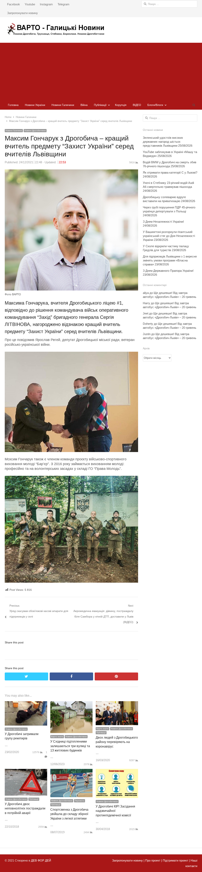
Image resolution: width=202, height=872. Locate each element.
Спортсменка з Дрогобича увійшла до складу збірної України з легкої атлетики (69, 814)
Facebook (13, 4)
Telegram (63, 4)
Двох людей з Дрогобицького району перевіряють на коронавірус (117, 742)
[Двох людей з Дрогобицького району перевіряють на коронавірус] (117, 704)
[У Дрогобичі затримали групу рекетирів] (26, 704)
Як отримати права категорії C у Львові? (170, 172)
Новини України (35, 104)
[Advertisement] (101, 70)
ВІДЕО (137, 104)
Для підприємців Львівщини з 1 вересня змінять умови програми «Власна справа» (170, 260)
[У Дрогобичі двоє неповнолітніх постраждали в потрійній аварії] (26, 771)
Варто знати (57, 736)
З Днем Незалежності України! (163, 221)
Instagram (46, 4)
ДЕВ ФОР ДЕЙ (41, 860)
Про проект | (153, 860)
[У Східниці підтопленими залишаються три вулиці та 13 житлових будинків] (71, 704)
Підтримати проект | (176, 860)
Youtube (30, 4)
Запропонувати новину (22, 13)
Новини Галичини (62, 104)
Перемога (79, 801)
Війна (84, 104)
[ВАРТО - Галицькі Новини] (101, 29)
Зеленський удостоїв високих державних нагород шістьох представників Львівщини (163, 141)
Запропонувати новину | (128, 860)
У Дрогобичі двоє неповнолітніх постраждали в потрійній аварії (25, 808)
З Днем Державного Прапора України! (168, 270)
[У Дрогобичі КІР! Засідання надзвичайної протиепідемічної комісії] (117, 771)
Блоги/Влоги (155, 104)
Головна (13, 104)
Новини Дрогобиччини (35, 130)
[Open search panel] (193, 104)
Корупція (120, 104)
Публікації (100, 104)
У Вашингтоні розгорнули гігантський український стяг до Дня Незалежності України (169, 235)
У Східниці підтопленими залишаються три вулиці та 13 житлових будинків (70, 746)
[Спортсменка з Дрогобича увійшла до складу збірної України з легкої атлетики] (71, 771)
